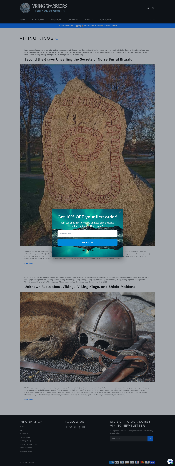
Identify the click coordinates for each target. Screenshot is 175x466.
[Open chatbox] (170, 461)
